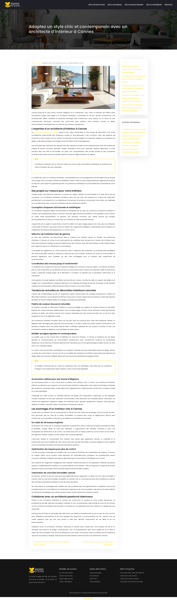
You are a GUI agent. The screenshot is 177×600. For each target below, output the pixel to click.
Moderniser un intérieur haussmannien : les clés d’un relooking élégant (132, 69)
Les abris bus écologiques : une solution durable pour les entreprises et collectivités (133, 98)
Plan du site (88, 598)
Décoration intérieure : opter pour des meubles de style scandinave (51, 543)
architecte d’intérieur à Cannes (46, 132)
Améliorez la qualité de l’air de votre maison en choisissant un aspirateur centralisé (133, 89)
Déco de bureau (115, 5)
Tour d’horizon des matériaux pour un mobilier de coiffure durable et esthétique (132, 108)
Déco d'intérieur (38, 63)
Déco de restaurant (134, 5)
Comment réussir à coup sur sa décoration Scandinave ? (97, 543)
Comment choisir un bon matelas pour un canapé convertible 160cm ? (134, 79)
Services (168, 5)
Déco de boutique (96, 5)
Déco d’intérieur (154, 5)
